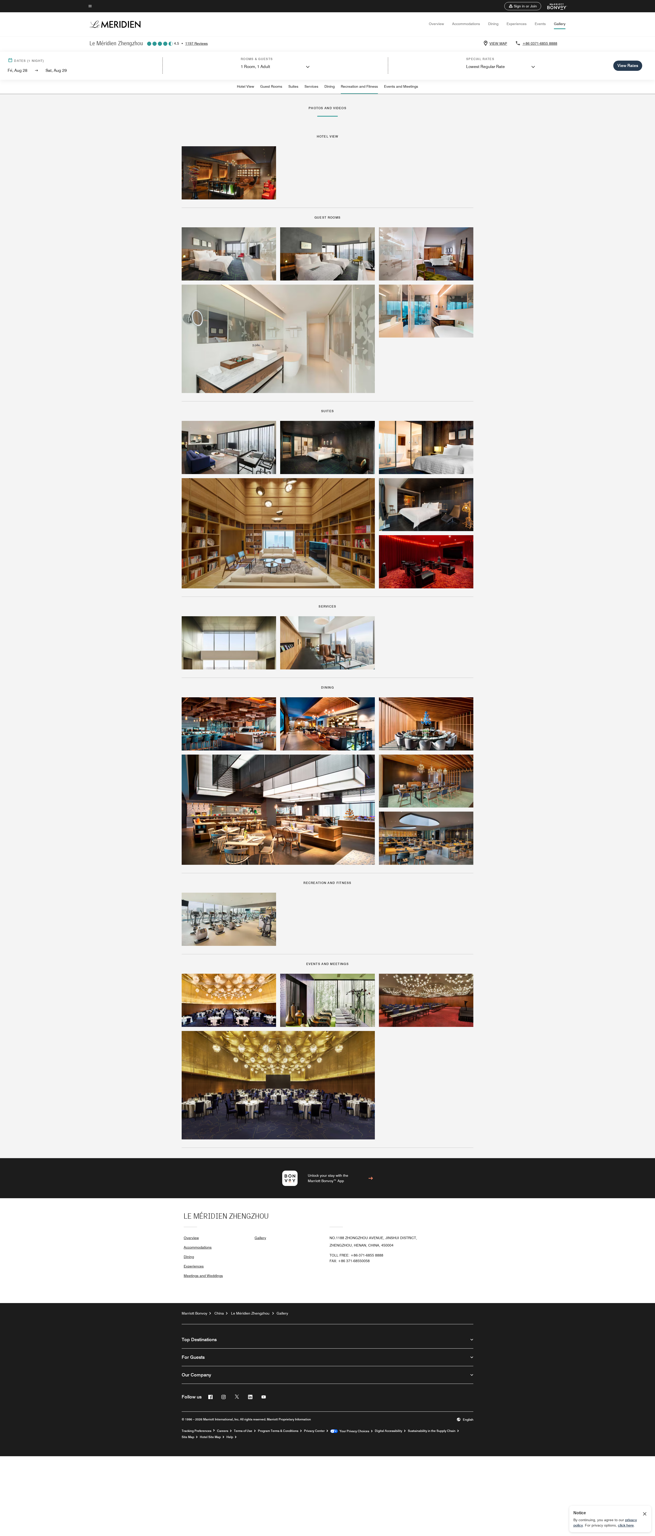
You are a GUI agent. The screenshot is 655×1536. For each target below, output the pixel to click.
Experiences (517, 24)
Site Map (188, 1437)
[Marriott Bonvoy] (554, 6)
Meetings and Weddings (203, 1276)
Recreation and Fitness (359, 86)
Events (540, 24)
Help (229, 1437)
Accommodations (466, 24)
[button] (522, 6)
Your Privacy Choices (353, 1431)
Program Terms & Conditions (278, 1431)
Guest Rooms (271, 86)
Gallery (559, 24)
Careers (222, 1431)
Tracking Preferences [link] (196, 1431)
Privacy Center (314, 1431)
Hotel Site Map (210, 1437)
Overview (436, 24)
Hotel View (245, 86)
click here (626, 1525)
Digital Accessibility (388, 1431)
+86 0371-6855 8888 (539, 43)
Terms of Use (243, 1431)
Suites (293, 86)
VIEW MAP (498, 43)
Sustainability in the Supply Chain (431, 1431)
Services (311, 86)
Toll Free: (356, 1255)
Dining (493, 24)
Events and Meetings (401, 86)
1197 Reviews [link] (196, 43)
